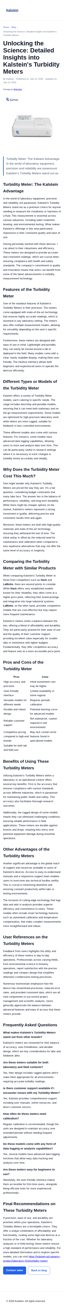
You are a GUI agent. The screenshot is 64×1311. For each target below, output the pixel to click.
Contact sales (14, 1270)
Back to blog (39, 1270)
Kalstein (12, 10)
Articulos (18, 89)
